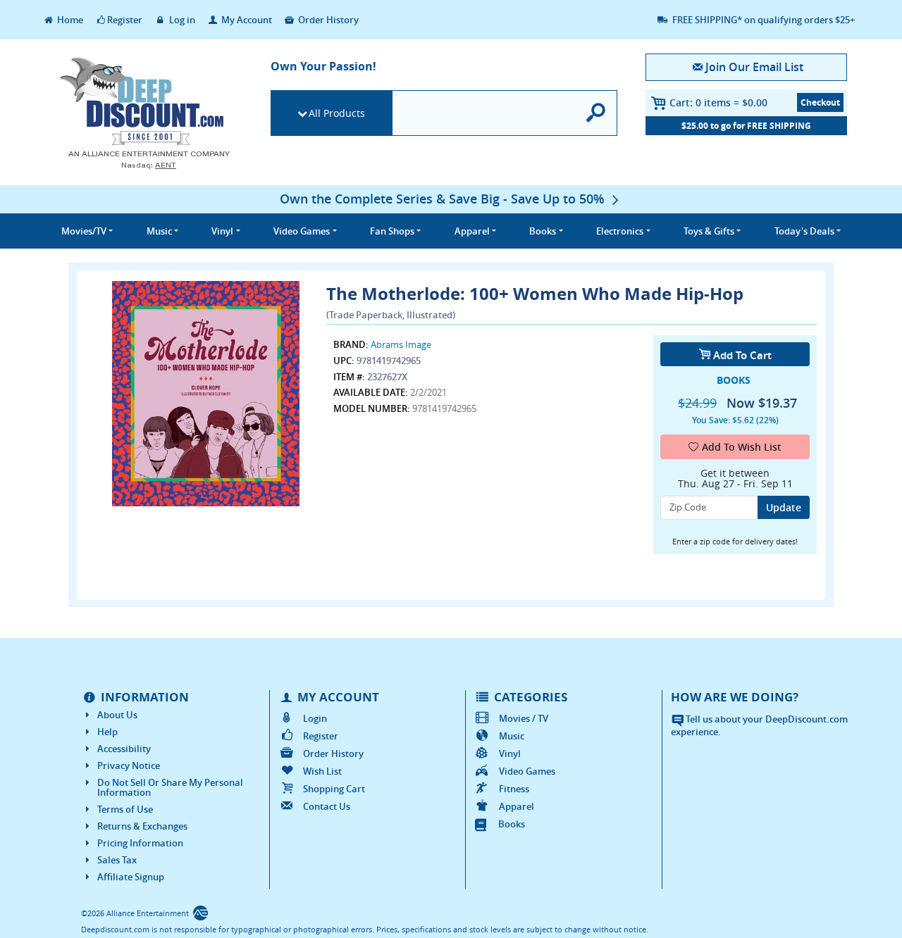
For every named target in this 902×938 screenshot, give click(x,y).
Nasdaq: (148, 165)
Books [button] (542, 231)
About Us (117, 715)
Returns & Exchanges (142, 826)
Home (69, 19)
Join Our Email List (754, 67)
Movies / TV (523, 718)
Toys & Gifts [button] (709, 231)
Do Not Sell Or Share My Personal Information (170, 787)
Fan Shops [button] (392, 231)
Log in (181, 19)
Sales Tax (117, 860)
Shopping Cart (334, 788)
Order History (327, 19)
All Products (337, 113)
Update (783, 507)
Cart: (718, 102)
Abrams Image (401, 344)
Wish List (322, 771)
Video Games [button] (301, 231)
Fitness (514, 788)
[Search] (596, 113)
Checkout (820, 102)
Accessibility (124, 748)
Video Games (527, 771)
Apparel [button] (472, 231)
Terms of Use (125, 809)
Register (124, 19)
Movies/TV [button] (83, 231)
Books (511, 824)
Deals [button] (804, 231)
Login (315, 718)
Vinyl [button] (222, 231)
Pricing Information (140, 843)
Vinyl (510, 753)
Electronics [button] (619, 231)
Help (107, 732)
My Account (245, 19)
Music (511, 736)
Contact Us (326, 806)
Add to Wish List (741, 447)
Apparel (516, 806)
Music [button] (159, 231)
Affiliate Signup (130, 877)
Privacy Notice (128, 765)
